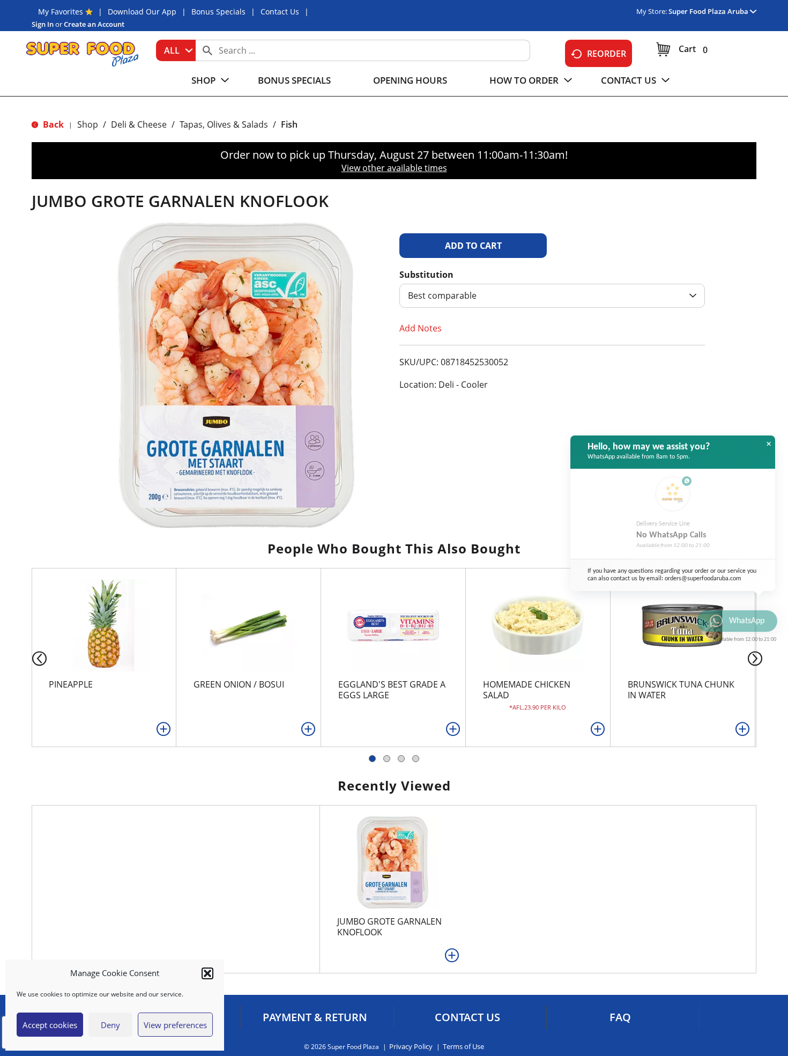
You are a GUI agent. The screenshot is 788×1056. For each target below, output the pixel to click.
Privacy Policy (411, 1047)
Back (52, 124)
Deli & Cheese (139, 124)
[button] (207, 973)
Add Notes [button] (420, 328)
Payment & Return (315, 1017)
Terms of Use (463, 1047)
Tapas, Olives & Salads (224, 124)
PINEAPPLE (71, 684)
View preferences (175, 1025)
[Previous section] (31, 658)
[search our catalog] (207, 50)
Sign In (43, 24)
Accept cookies (50, 1025)
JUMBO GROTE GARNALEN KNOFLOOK (389, 926)
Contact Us (280, 11)
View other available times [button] (394, 168)
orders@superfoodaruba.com (703, 578)
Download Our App (142, 11)
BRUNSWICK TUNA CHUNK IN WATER (681, 689)
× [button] (768, 444)
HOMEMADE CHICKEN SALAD (526, 689)
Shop (87, 124)
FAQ (620, 1017)
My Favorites (60, 11)
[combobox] (176, 50)
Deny (110, 1025)
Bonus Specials (218, 11)
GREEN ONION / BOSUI (239, 684)
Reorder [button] (606, 54)
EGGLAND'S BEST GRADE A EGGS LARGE (391, 689)
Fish (289, 124)
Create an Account (94, 24)
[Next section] (757, 658)
